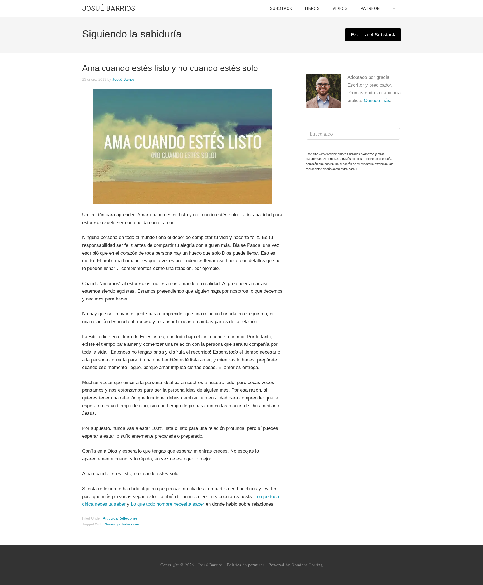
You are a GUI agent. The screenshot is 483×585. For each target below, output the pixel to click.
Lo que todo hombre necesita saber (167, 504)
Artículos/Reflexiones (120, 518)
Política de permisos (245, 564)
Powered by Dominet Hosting (296, 564)
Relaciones (131, 524)
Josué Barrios (108, 8)
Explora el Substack (373, 34)
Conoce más (377, 100)
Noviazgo (112, 524)
